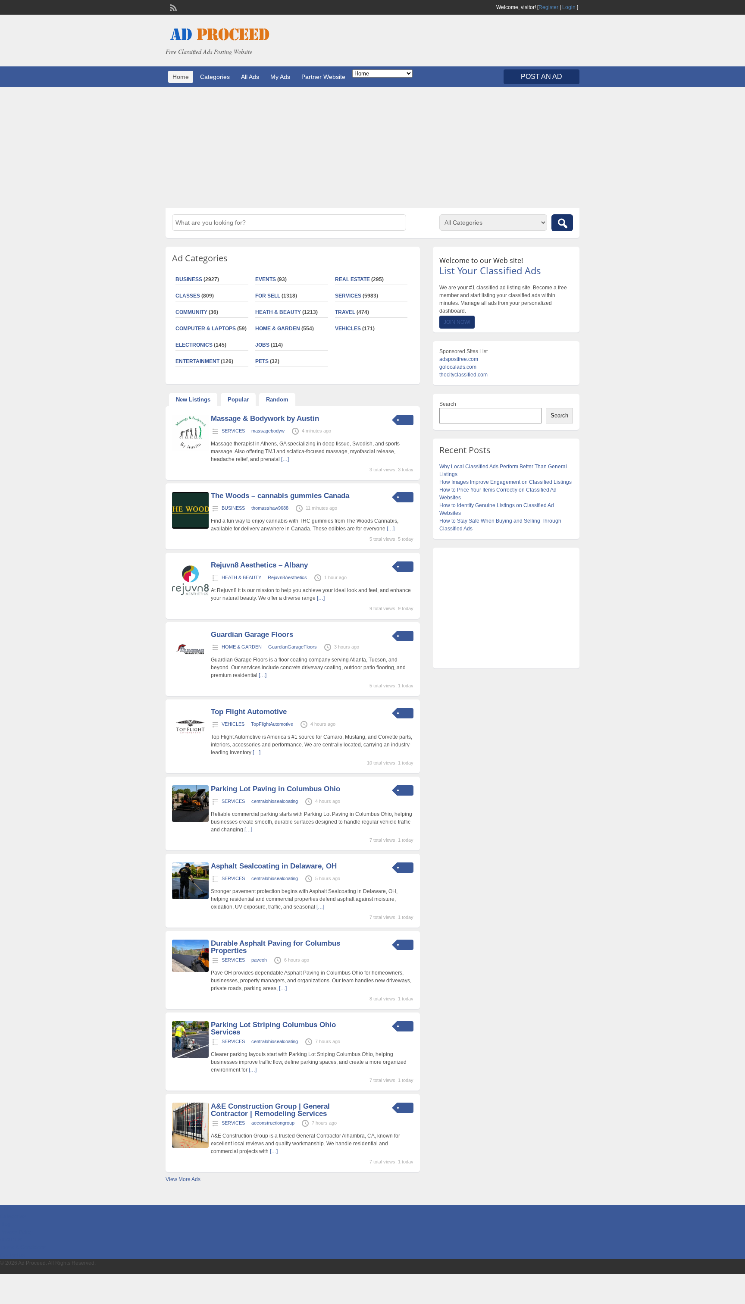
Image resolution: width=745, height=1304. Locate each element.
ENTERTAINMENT (197, 361)
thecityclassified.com (463, 375)
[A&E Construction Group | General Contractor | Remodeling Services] (190, 1146)
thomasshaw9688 (269, 508)
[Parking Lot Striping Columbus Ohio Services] (190, 1056)
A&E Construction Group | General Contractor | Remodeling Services (270, 1110)
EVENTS (265, 279)
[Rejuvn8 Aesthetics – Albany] (190, 596)
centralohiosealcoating (274, 801)
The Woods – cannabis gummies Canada (280, 496)
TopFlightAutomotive (272, 724)
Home (180, 76)
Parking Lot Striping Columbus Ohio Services (273, 1028)
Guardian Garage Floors (252, 634)
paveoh (259, 959)
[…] (285, 459)
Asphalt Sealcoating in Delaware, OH (274, 866)
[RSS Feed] (172, 6)
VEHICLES (348, 329)
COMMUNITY (191, 312)
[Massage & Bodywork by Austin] (190, 450)
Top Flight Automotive (249, 712)
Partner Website (323, 76)
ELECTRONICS (194, 345)
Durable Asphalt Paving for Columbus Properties (275, 947)
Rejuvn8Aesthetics (287, 577)
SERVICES (348, 296)
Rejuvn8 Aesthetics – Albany (259, 565)
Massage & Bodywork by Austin (265, 418)
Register (548, 7)
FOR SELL (267, 296)
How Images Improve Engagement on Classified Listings (505, 482)
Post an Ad (541, 76)
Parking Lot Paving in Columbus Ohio (275, 789)
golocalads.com (457, 367)
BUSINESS (188, 279)
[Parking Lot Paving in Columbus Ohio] (190, 820)
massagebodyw (268, 430)
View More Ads (183, 1179)
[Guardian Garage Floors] (190, 666)
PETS (262, 361)
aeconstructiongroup (272, 1122)
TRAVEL (345, 312)
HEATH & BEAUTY (278, 312)
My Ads (280, 76)
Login (569, 7)
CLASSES (187, 296)
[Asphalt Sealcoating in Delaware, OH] (190, 897)
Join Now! (457, 322)
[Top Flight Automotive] (190, 743)
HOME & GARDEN (277, 329)
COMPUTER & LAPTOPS (205, 329)
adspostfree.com (458, 359)
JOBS (262, 345)
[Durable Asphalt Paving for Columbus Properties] (190, 970)
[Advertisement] (372, 147)
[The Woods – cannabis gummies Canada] (190, 527)
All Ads (250, 76)
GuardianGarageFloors (292, 646)
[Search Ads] (562, 222)
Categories (215, 76)
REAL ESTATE (352, 279)
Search (447, 404)
